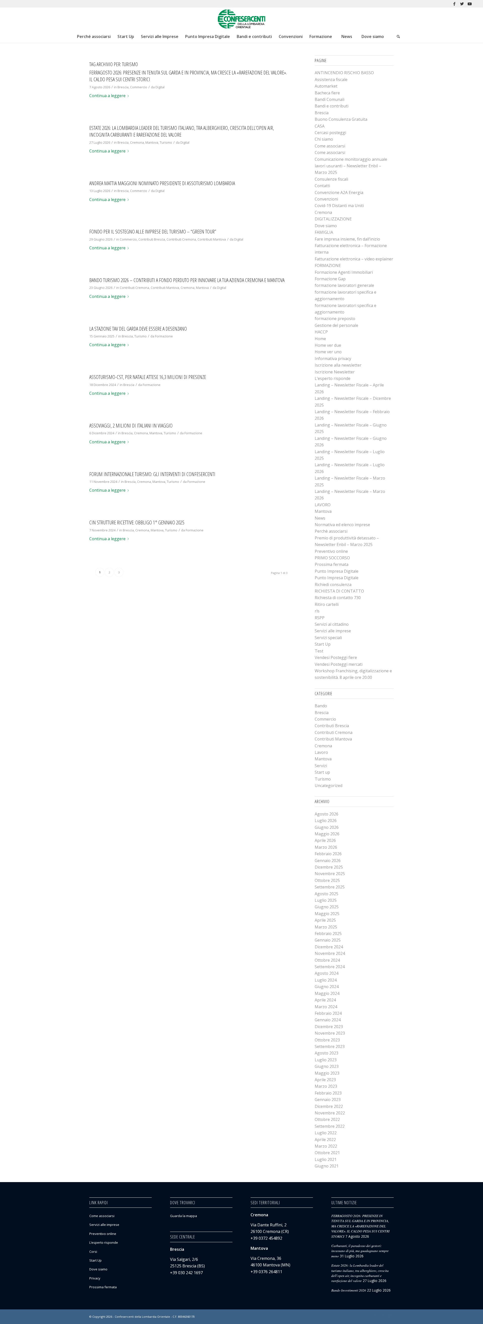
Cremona (137, 142)
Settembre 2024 (330, 966)
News (320, 518)
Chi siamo (324, 139)
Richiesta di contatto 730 (338, 597)
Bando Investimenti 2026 (348, 1290)
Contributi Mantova (211, 239)
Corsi (93, 1251)
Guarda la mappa (183, 1216)
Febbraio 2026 (328, 853)
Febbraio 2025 (328, 933)
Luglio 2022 (326, 1133)
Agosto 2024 (326, 973)
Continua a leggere (107, 95)
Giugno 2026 (327, 827)
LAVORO (323, 505)
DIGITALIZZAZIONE (333, 219)
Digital (160, 87)
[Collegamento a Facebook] (454, 4)
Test (319, 651)
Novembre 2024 (330, 953)
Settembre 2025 (330, 887)
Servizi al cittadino (332, 624)
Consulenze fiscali (331, 179)
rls (317, 611)
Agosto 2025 (326, 894)
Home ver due (328, 345)
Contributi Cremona (181, 239)
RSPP (320, 617)
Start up (322, 772)
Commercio (138, 87)
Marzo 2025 (326, 927)
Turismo (166, 142)
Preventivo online (331, 551)
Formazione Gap (330, 279)
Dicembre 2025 (329, 867)
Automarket (326, 86)
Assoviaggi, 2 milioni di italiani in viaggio (131, 425)
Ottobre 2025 (327, 880)
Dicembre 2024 (329, 947)
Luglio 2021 (326, 1159)
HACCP (321, 332)
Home (320, 338)
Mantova (151, 142)
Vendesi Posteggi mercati (339, 664)
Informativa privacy (333, 358)
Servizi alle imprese (333, 631)
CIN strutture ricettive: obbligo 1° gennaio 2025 (136, 522)
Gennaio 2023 (328, 1099)
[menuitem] (93, 36)
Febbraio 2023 (328, 1093)
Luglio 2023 (326, 1060)
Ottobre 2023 (327, 1040)
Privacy (94, 1278)
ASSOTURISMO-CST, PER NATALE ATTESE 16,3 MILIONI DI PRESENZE (147, 376)
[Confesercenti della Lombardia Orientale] (241, 19)
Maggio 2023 (327, 1073)
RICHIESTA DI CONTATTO (339, 591)
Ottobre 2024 (327, 960)
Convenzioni (326, 199)
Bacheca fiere (327, 93)
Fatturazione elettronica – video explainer (354, 259)
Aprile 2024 (325, 1000)
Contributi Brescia (151, 239)
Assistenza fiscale (331, 79)
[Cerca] (398, 36)
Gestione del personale (336, 325)
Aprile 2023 (325, 1079)
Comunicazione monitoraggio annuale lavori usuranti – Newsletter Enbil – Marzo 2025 (351, 166)
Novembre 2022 (330, 1113)
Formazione (164, 336)
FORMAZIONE (328, 265)
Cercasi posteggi (330, 132)
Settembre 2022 (330, 1126)
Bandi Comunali (329, 99)
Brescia (123, 87)
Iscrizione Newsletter (335, 372)
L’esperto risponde (332, 378)
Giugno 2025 (327, 907)
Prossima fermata (331, 564)
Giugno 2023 (327, 1066)
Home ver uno (328, 352)
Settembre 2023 (330, 1046)
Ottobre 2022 (327, 1119)
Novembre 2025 (330, 873)
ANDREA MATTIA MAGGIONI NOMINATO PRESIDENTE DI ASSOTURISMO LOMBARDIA (162, 183)
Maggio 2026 (327, 834)
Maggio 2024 (327, 993)
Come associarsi (330, 146)
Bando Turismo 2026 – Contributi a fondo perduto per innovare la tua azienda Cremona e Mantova (187, 280)
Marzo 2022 (326, 1146)
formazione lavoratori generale (344, 285)
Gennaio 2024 (328, 1020)
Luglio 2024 (326, 980)
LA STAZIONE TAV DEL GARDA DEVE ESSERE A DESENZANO (138, 328)
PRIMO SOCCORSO (332, 558)
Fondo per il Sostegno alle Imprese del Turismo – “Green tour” (152, 231)
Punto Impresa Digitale (336, 571)
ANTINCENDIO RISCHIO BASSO (344, 72)
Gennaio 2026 (328, 860)
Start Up (323, 644)
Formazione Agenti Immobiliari (344, 272)
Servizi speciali (328, 637)
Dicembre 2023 (329, 1026)
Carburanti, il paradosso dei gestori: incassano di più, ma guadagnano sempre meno (360, 1250)
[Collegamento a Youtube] (469, 4)
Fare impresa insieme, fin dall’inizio (347, 239)
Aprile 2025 (325, 920)
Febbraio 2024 (328, 1013)
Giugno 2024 (327, 986)
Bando (321, 706)
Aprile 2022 (325, 1139)
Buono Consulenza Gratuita (341, 119)
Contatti (322, 185)
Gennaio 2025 (328, 940)
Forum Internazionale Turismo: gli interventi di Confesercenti (152, 474)
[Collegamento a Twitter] (462, 4)
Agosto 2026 (326, 814)
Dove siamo (326, 225)
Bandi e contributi (331, 106)
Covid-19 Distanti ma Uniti (339, 205)
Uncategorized (328, 785)
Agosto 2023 (326, 1053)
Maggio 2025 (327, 913)
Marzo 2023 (326, 1086)
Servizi (321, 765)
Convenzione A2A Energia (339, 192)
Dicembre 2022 (329, 1106)
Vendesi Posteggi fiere (336, 657)
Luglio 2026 (326, 820)
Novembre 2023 (330, 1033)
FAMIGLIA (324, 232)
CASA (320, 126)
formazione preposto (335, 318)
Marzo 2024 (326, 1006)
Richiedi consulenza (333, 584)
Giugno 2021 (327, 1166)
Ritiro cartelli (327, 604)
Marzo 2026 (326, 847)
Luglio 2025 (326, 900)
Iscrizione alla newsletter (338, 365)
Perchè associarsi (331, 531)
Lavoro (321, 752)
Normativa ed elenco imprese (342, 524)
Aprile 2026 (325, 840)
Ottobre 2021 (327, 1152)
